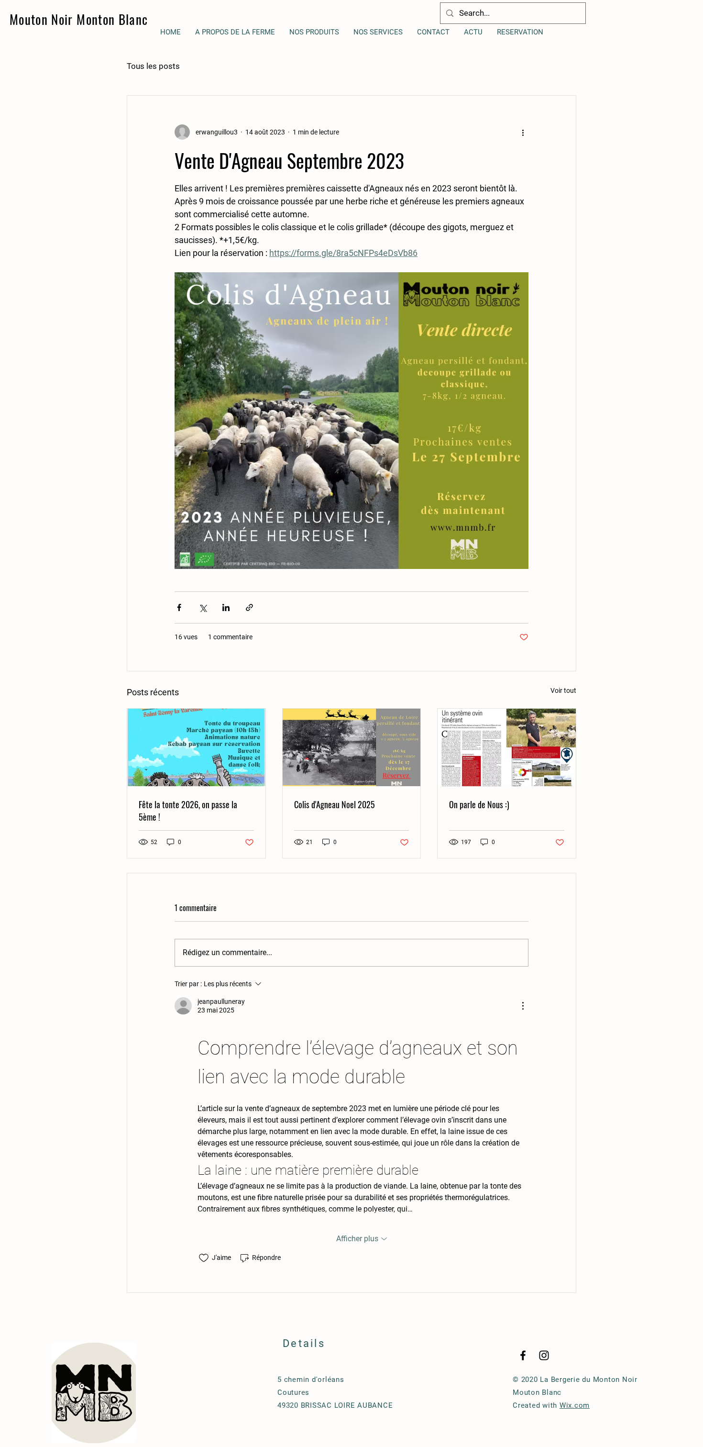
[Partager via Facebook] (179, 607)
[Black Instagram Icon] (544, 1355)
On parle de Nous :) (479, 804)
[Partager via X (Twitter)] (202, 607)
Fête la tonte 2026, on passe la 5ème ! (188, 810)
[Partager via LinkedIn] (226, 607)
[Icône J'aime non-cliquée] (204, 1258)
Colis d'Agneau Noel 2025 (334, 804)
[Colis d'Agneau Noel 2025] (352, 747)
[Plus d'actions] (522, 132)
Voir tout (563, 690)
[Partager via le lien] (249, 607)
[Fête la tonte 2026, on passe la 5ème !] (196, 747)
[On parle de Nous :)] (507, 747)
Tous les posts (153, 66)
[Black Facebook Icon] (522, 1355)
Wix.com (575, 1405)
